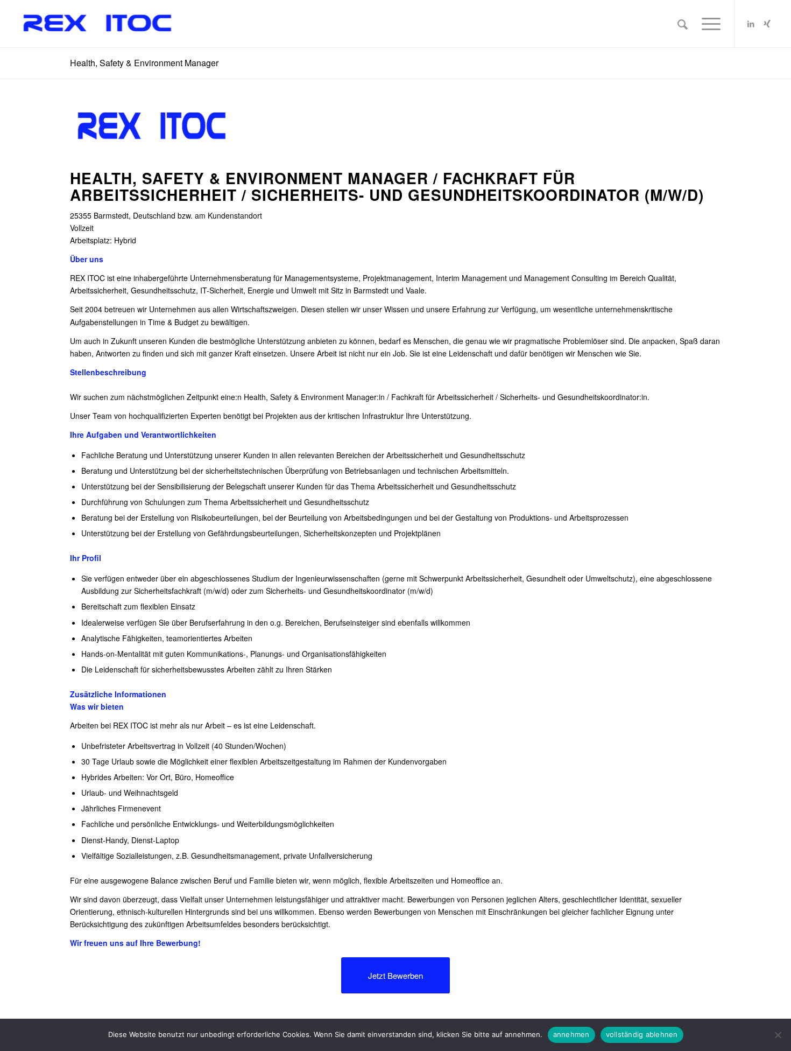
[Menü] (708, 23)
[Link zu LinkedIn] (751, 23)
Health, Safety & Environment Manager (144, 63)
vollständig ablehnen (642, 1034)
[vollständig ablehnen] (777, 1034)
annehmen (571, 1034)
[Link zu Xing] (767, 23)
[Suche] (682, 23)
